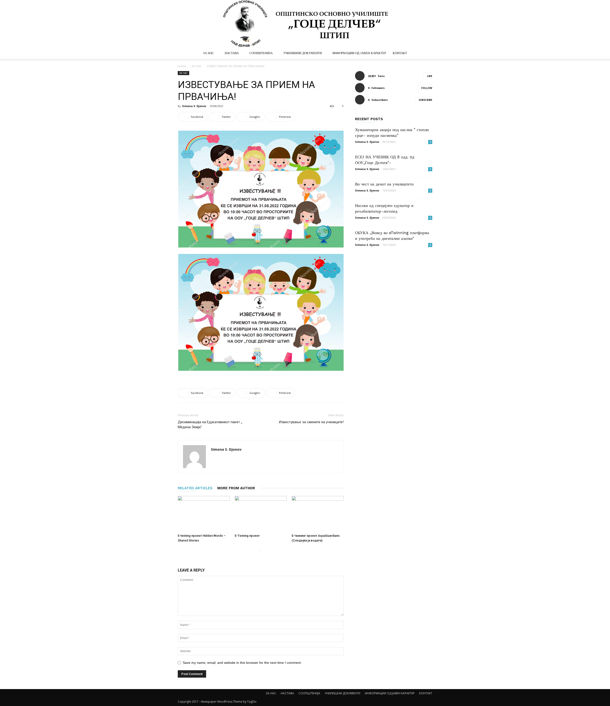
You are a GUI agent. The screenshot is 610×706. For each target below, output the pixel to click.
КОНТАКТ (400, 53)
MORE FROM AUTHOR (236, 488)
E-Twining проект (247, 535)
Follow (426, 88)
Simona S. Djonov (194, 106)
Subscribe (425, 100)
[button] (426, 53)
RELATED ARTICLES (195, 488)
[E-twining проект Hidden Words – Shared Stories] (204, 514)
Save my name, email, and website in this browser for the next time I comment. (242, 663)
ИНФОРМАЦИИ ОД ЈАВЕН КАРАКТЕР (359, 53)
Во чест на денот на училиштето (384, 184)
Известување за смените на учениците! (311, 422)
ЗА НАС (208, 53)
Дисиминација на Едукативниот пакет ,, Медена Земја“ (210, 424)
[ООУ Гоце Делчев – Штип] (305, 23)
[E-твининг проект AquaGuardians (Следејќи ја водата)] (318, 514)
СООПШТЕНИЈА (261, 53)
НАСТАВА (232, 53)
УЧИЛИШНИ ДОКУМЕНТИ (302, 53)
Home (182, 66)
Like (429, 76)
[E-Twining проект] (261, 514)
